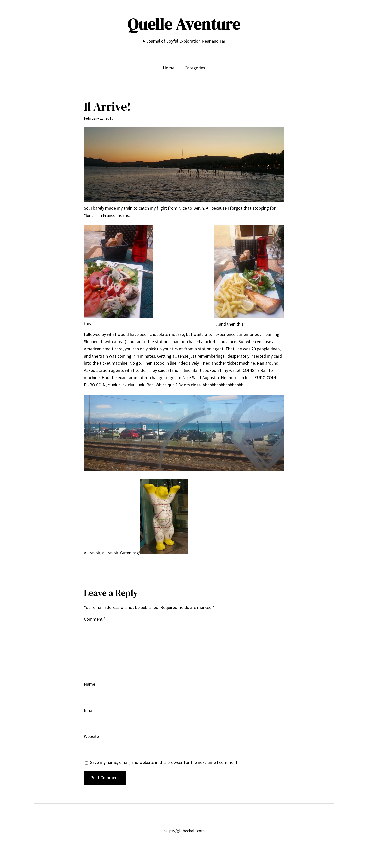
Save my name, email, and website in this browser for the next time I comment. (164, 762)
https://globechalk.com (184, 830)
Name (89, 684)
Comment (95, 619)
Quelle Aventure (184, 24)
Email (89, 710)
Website (91, 736)
